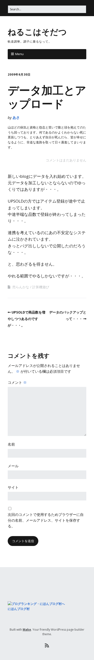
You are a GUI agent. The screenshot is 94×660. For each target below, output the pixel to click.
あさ (16, 117)
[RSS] (47, 645)
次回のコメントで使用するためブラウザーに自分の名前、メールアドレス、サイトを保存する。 (46, 520)
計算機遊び (40, 287)
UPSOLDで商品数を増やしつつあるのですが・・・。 (26, 318)
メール (13, 465)
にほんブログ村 (19, 609)
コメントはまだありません (66, 160)
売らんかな (20, 287)
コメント (17, 382)
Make (27, 630)
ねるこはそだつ (37, 31)
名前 (11, 444)
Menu (19, 54)
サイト (13, 487)
